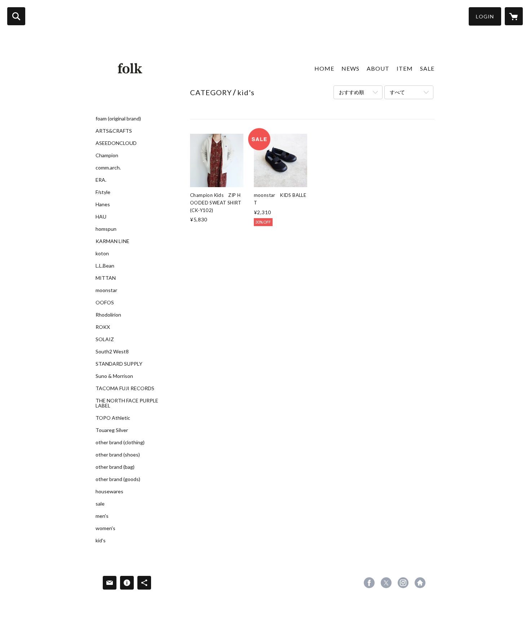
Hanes (103, 204)
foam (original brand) (118, 118)
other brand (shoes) (118, 454)
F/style (103, 192)
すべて (397, 92)
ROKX (103, 327)
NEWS (350, 68)
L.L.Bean (105, 265)
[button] (485, 16)
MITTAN (106, 278)
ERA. (101, 179)
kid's (101, 540)
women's (105, 528)
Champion (107, 155)
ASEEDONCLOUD (116, 143)
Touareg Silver (112, 430)
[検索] (16, 16)
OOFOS (105, 302)
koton (102, 253)
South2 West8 (112, 351)
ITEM (405, 68)
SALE (427, 68)
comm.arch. (108, 167)
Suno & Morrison (114, 376)
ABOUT (378, 68)
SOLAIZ (105, 339)
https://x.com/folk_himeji (386, 582)
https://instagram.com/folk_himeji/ (403, 582)
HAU (101, 216)
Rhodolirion (108, 314)
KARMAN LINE (112, 241)
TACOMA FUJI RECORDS (125, 388)
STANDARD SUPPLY (119, 363)
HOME (324, 68)
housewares (109, 491)
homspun (106, 229)
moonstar (106, 290)
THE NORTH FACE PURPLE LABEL (127, 403)
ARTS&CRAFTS (114, 130)
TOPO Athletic (113, 417)
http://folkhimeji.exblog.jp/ (420, 582)
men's (102, 516)
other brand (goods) (118, 479)
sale (100, 503)
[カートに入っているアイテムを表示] (514, 16)
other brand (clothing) (120, 442)
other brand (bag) (115, 467)
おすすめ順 (351, 92)
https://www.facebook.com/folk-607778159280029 (369, 582)
